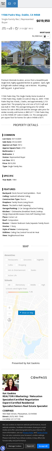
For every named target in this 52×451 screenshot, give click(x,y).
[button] (2, 448)
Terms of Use (42, 432)
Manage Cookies (15, 446)
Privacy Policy (28, 432)
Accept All (43, 446)
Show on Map (27, 312)
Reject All (30, 446)
